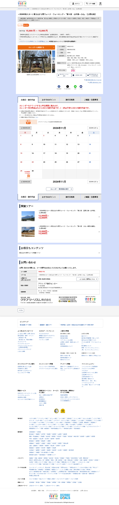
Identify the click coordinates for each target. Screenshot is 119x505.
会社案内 (33, 490)
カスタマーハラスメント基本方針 (69, 490)
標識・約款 (41, 490)
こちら (36, 117)
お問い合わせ (84, 490)
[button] (19, 61)
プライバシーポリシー (52, 490)
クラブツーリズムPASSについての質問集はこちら (34, 41)
